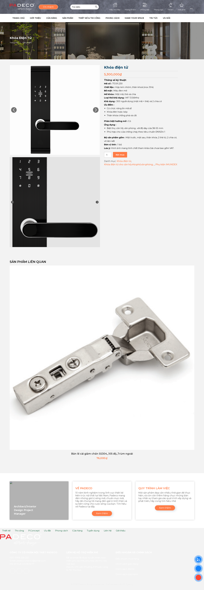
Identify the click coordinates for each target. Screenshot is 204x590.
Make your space (145, 18)
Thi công (19, 530)
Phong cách (122, 18)
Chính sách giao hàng (127, 564)
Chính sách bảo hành (127, 574)
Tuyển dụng (93, 530)
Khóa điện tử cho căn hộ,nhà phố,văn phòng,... (129, 164)
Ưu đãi (180, 18)
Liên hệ (107, 530)
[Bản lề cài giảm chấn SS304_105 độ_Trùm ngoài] (102, 357)
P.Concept (34, 530)
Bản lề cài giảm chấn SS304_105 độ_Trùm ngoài (102, 453)
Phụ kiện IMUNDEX (166, 164)
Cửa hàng (55, 18)
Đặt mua (120, 155)
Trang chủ (19, 18)
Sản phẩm (73, 18)
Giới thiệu (37, 18)
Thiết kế (6, 530)
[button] (190, 18)
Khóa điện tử (124, 161)
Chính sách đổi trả (125, 569)
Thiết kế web (112, 584)
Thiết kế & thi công (97, 18)
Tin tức (166, 18)
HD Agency (127, 584)
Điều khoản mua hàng (127, 558)
